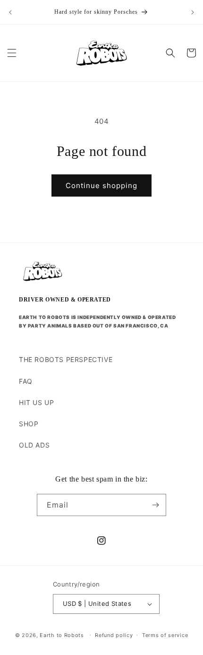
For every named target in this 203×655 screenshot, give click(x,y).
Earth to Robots (62, 634)
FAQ (26, 381)
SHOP (28, 424)
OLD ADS (34, 445)
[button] (11, 53)
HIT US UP (36, 402)
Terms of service (165, 635)
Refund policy (114, 635)
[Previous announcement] (10, 12)
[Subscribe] (155, 505)
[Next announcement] (192, 12)
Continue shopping (101, 185)
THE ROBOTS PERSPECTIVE (65, 359)
